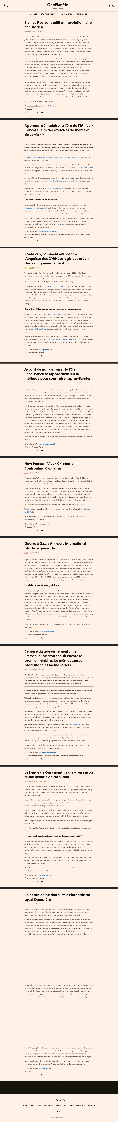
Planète (33, 31)
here (82, 504)
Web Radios (82, 14)
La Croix (26, 552)
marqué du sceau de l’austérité (57, 286)
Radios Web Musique (61, 1105)
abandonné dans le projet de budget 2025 (62, 339)
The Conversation (33, 139)
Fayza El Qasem (81, 214)
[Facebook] (4, 6)
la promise (55, 314)
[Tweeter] (37, 112)
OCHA (75, 786)
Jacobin (26, 472)
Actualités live (49, 14)
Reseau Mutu (32, 903)
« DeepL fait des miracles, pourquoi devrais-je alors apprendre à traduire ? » (51, 157)
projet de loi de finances (70, 735)
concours (81, 170)
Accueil (34, 14)
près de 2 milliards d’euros (36, 329)
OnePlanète (57, 5)
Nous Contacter (80, 1105)
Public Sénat (32, 382)
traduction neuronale (54, 188)
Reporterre (31, 267)
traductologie (43, 208)
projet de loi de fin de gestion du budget (50, 738)
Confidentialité (91, 1105)
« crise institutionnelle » (77, 724)
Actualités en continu (35, 1105)
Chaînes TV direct (48, 1105)
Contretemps (27, 31)
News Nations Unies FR (29, 781)
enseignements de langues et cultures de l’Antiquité (62, 181)
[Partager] (32, 112)
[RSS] (7, 6)
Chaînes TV (67, 14)
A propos (71, 1105)
